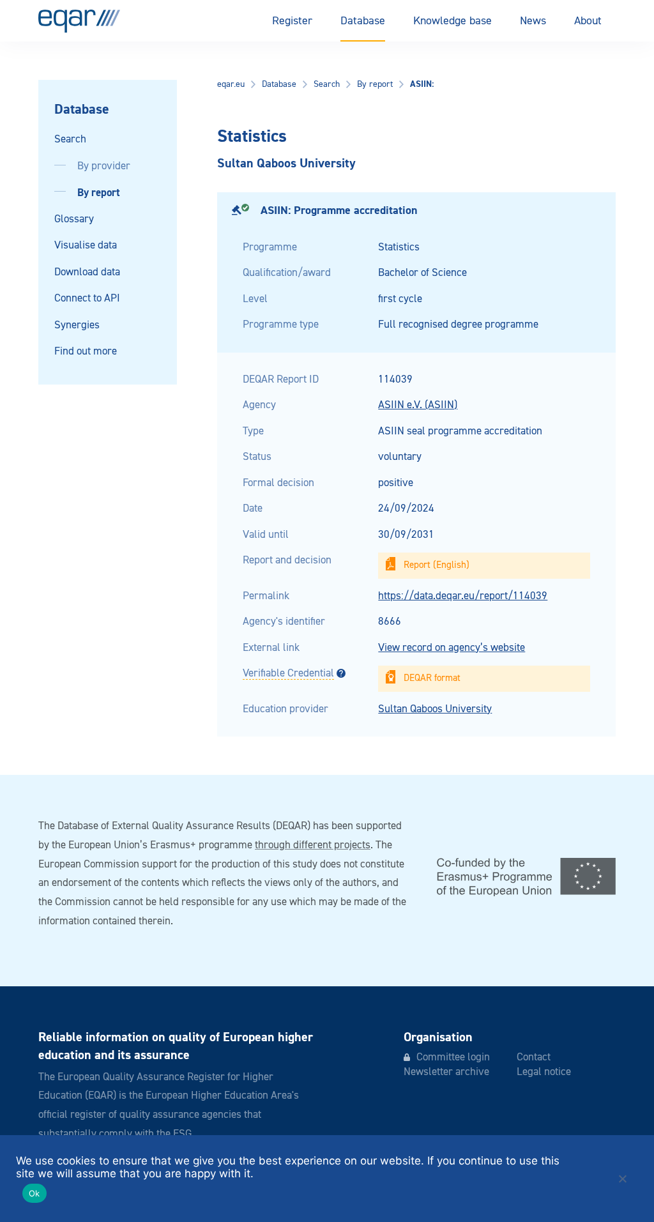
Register (292, 21)
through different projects (312, 845)
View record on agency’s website (451, 648)
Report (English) (436, 565)
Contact (534, 1057)
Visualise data (85, 245)
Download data (87, 272)
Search (70, 139)
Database (362, 21)
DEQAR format (432, 678)
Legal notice (544, 1072)
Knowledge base (452, 21)
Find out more (85, 351)
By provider (103, 166)
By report (98, 192)
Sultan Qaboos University (435, 709)
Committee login (453, 1057)
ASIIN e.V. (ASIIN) (417, 405)
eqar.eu (231, 84)
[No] (622, 1178)
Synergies (77, 325)
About (588, 21)
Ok (34, 1193)
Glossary (74, 219)
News (533, 21)
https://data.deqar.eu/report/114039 (462, 596)
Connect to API (87, 298)
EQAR (79, 21)
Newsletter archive (446, 1072)
